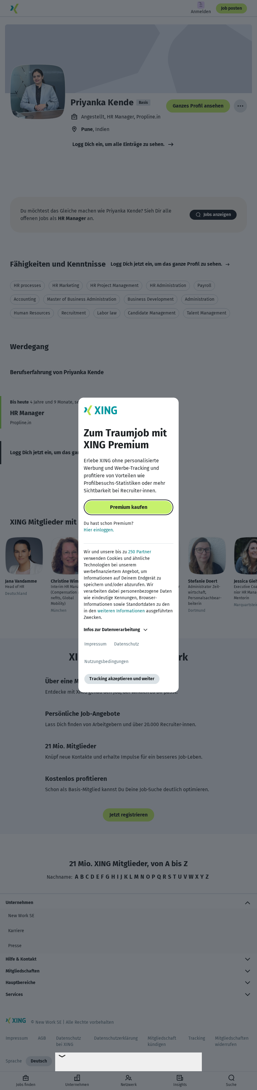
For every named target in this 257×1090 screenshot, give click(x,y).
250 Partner (139, 552)
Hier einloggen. (99, 530)
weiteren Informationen (121, 611)
